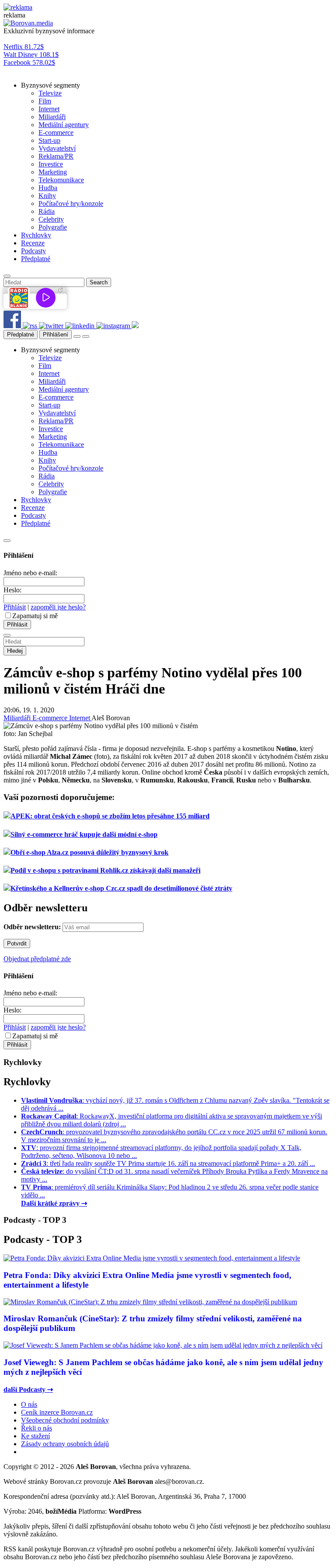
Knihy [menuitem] (47, 195)
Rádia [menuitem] (46, 211)
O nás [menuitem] (29, 1404)
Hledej (15, 651)
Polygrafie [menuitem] (52, 227)
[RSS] (31, 325)
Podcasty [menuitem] (33, 251)
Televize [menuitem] (50, 93)
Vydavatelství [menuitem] (57, 148)
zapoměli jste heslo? (58, 607)
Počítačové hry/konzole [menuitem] (70, 203)
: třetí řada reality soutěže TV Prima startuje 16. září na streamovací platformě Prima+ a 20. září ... (168, 1163)
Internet (80, 718)
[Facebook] (13, 325)
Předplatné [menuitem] (35, 258)
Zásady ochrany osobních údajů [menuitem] (65, 1444)
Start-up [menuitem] (49, 140)
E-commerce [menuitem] (56, 132)
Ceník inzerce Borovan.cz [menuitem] (57, 1412)
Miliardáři (18, 718)
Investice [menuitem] (50, 164)
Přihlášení (55, 334)
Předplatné (20, 334)
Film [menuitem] (44, 101)
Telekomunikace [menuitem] (61, 180)
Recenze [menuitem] (33, 243)
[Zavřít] (7, 540)
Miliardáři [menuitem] (52, 116)
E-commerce (50, 718)
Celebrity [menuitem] (51, 219)
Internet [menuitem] (49, 109)
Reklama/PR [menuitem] (56, 156)
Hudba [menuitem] (47, 187)
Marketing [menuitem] (52, 172)
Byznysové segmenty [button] (50, 85)
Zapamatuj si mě (35, 615)
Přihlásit (15, 607)
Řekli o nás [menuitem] (36, 1428)
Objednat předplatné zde (37, 959)
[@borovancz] (52, 325)
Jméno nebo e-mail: (30, 573)
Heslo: (12, 590)
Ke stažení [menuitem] (35, 1436)
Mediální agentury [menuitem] (63, 124)
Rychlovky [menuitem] (36, 235)
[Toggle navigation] (85, 336)
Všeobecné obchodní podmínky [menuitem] (65, 1420)
